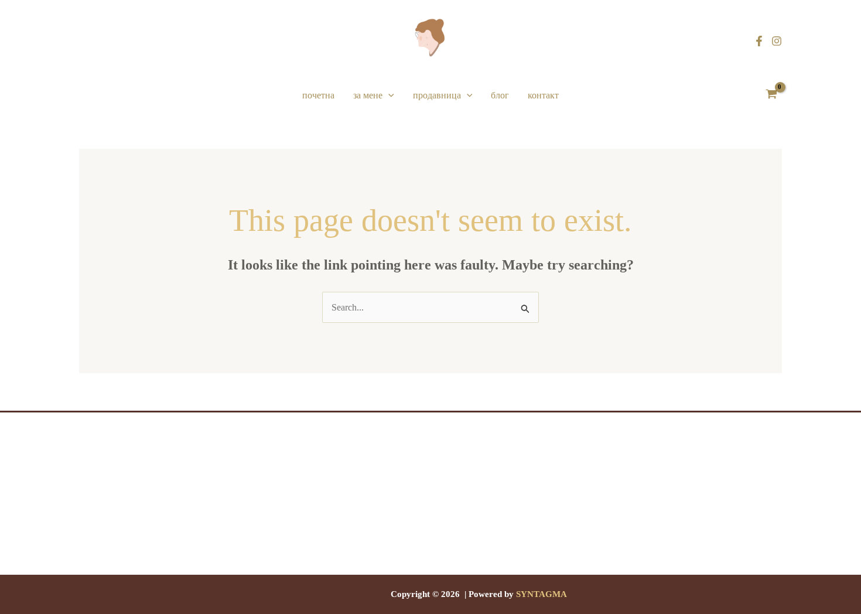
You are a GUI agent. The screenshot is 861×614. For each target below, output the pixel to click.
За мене (367, 95)
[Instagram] (776, 41)
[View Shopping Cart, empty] (771, 95)
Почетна (318, 95)
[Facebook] (759, 41)
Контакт (543, 95)
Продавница (437, 95)
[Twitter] (430, 567)
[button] (388, 95)
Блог (500, 95)
